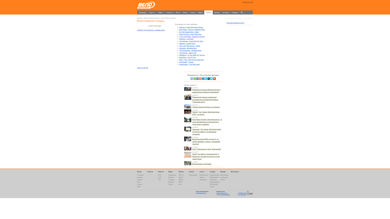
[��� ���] (203, 78)
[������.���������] (214, 78)
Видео (200, 12)
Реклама (139, 184)
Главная (139, 18)
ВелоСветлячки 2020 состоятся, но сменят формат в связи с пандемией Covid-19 (206, 141)
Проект (139, 171)
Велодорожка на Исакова (201, 164)
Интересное (172, 175)
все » (180, 184)
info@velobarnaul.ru (201, 193)
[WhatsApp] (194, 78)
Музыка (208, 12)
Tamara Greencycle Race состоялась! (206, 107)
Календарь (142, 12)
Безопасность (204, 175)
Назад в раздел (142, 68)
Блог (138, 182)
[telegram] (192, 78)
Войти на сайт (248, 2)
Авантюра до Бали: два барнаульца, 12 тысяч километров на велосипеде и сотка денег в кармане (207, 122)
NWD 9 (181, 177)
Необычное (203, 180)
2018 (159, 177)
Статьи (192, 12)
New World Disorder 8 (168, 18)
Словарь (235, 12)
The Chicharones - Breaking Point (190, 50)
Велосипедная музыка (151, 18)
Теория (202, 177)
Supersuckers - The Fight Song (189, 64)
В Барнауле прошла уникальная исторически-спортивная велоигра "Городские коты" (205, 99)
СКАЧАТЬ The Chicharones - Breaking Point (151, 30)
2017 (159, 180)
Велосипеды (193, 175)
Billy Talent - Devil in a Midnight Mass (192, 30)
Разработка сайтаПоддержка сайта (242, 193)
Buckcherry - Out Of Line (187, 57)
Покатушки (213, 180)
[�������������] (200, 78)
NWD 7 (181, 182)
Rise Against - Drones (186, 62)
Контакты (140, 177)
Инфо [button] (160, 12)
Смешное (171, 180)
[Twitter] (206, 78)
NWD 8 (181, 180)
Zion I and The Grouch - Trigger (189, 46)
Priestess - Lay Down (186, 39)
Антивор (226, 12)
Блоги (185, 12)
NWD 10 (181, 175)
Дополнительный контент (235, 23)
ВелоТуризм (235, 171)
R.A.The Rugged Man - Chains (189, 32)
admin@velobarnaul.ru (222, 193)
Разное (170, 184)
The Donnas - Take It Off (187, 53)
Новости (170, 12)
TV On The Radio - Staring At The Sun (192, 37)
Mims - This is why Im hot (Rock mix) (191, 60)
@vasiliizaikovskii (226, 194)
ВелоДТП (171, 182)
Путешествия (214, 184)
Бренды (217, 12)
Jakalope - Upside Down (187, 43)
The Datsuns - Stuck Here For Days (191, 41)
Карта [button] (151, 12)
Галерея (212, 171)
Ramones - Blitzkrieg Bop (188, 48)
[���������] (197, 78)
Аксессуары (224, 177)
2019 (159, 175)
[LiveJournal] (209, 78)
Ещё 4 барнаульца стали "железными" (206, 149)
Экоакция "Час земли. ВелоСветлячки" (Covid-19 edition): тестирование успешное (206, 132)
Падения (171, 177)
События (161, 171)
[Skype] (211, 78)
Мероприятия (214, 177)
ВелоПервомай (215, 182)
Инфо (139, 186)
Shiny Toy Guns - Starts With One (190, 34)
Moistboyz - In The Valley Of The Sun (192, 55)
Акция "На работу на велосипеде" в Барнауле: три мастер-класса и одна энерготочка (206, 156)
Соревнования (214, 175)
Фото (178, 12)
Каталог (191, 171)
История (139, 180)
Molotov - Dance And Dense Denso (191, 27)
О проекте (140, 175)
